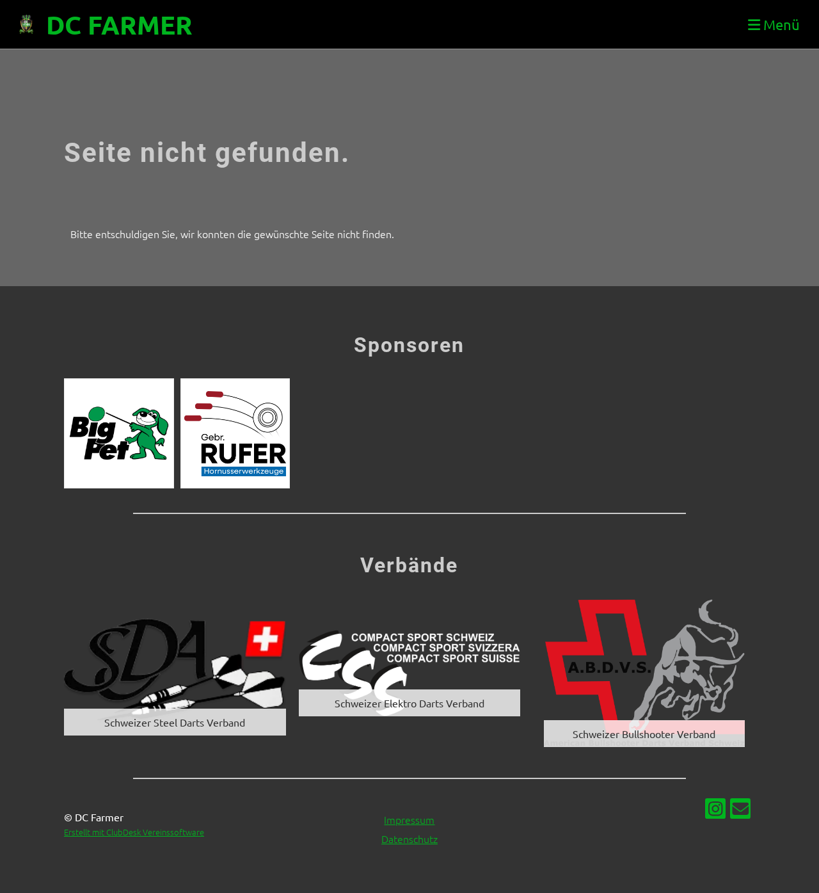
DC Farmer (119, 24)
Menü (780, 24)
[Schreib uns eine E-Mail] (740, 811)
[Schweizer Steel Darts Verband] (175, 671)
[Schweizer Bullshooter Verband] (644, 671)
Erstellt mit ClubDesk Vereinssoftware (134, 832)
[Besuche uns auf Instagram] (715, 811)
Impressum (409, 819)
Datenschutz (409, 839)
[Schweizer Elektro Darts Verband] (410, 671)
